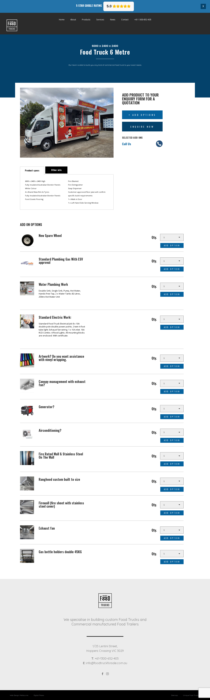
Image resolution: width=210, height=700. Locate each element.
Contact (124, 19)
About (73, 19)
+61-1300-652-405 (142, 19)
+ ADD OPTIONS (142, 115)
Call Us (126, 143)
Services (100, 19)
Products (86, 19)
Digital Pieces (39, 695)
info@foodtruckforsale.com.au (105, 663)
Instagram (107, 673)
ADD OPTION (172, 245)
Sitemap (174, 695)
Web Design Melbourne (19, 695)
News (112, 19)
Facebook (102, 673)
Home (61, 19)
